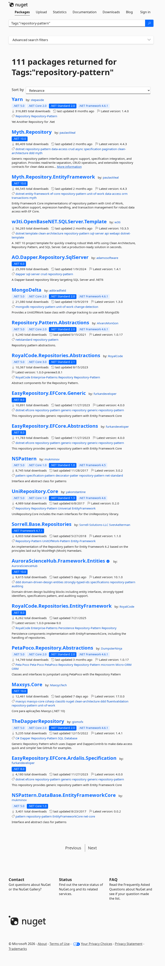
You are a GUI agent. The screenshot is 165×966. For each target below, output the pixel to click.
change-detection (86, 307)
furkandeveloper (105, 394)
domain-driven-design (37, 582)
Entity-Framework (83, 541)
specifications (99, 582)
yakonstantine (76, 492)
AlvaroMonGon (107, 323)
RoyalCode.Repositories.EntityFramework (62, 606)
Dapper (25, 738)
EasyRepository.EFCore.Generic (49, 393)
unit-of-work (95, 194)
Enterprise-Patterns (44, 377)
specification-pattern (40, 475)
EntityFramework (84, 508)
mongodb (22, 307)
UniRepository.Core (35, 491)
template (31, 233)
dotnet (20, 149)
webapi (115, 233)
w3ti (117, 222)
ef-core (55, 194)
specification (92, 149)
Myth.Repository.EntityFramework (53, 177)
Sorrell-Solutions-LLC (94, 525)
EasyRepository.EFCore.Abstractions (55, 426)
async (79, 149)
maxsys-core (35, 701)
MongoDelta (26, 290)
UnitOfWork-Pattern (56, 541)
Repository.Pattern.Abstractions (50, 322)
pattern (20, 475)
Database (70, 738)
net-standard (114, 475)
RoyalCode (115, 356)
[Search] (149, 23)
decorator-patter (67, 475)
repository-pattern (38, 149)
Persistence (66, 628)
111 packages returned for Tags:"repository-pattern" (64, 67)
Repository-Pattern (44, 116)
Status (65, 879)
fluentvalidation (117, 701)
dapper (20, 274)
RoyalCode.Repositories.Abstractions (56, 355)
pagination (109, 149)
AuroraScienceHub (24, 566)
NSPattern (24, 458)
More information (69, 167)
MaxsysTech (58, 685)
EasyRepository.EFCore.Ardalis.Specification (64, 758)
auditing (17, 586)
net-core (89, 816)
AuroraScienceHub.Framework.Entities (58, 561)
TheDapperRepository (38, 721)
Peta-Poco (37, 665)
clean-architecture (50, 233)
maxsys (20, 701)
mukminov (52, 459)
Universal (64, 508)
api (107, 233)
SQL (61, 738)
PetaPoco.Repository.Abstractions (52, 648)
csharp (49, 701)
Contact (16, 879)
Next (92, 848)
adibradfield (57, 290)
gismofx (77, 722)
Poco (25, 665)
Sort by (18, 89)
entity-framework (37, 194)
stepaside (37, 100)
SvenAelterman (119, 525)
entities (58, 582)
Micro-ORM (124, 665)
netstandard (23, 339)
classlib (60, 701)
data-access (59, 149)
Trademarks (18, 949)
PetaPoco (51, 665)
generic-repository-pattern (105, 410)
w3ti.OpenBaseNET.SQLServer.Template (59, 221)
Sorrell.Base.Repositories (41, 524)
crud (71, 149)
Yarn (17, 99)
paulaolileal (67, 132)
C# (17, 738)
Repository (22, 116)
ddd (31, 153)
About (42, 944)
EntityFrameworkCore (68, 816)
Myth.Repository (32, 132)
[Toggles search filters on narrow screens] (149, 40)
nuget (70, 701)
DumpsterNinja (111, 648)
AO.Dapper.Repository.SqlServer (50, 257)
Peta (18, 665)
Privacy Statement (128, 944)
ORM (15, 669)
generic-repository (74, 410)
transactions (20, 198)
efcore (29, 410)
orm (125, 194)
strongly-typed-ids (77, 582)
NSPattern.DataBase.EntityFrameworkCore (64, 795)
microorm (108, 665)
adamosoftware (107, 258)
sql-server (97, 233)
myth (38, 153)
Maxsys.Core (27, 684)
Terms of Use (60, 944)
